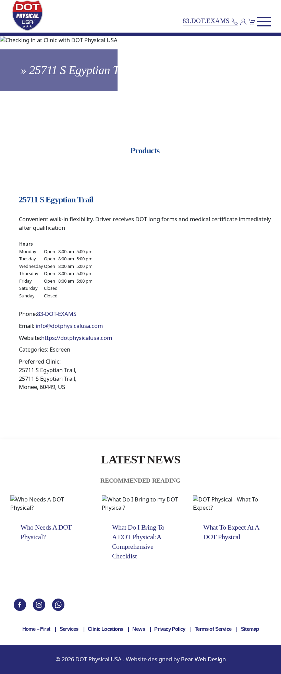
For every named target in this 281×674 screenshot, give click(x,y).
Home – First (36, 629)
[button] (264, 21)
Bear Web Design (203, 659)
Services (69, 629)
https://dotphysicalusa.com (76, 338)
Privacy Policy (169, 629)
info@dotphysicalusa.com (69, 326)
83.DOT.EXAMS (207, 21)
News (138, 629)
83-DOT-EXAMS (56, 314)
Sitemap (250, 629)
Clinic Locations (105, 629)
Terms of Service (213, 629)
